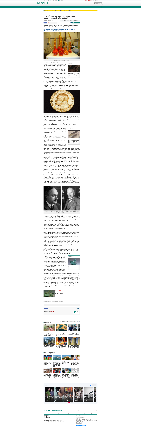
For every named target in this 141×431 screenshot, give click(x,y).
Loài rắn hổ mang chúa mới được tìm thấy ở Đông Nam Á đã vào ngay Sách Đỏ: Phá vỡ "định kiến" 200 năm (49, 334)
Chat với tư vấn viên (81, 425)
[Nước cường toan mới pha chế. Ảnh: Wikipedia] (62, 45)
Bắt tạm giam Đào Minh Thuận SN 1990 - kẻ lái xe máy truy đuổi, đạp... (78, 397)
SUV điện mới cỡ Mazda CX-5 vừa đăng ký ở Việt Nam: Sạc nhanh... (88, 397)
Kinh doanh (56, 413)
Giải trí (72, 413)
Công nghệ (83, 413)
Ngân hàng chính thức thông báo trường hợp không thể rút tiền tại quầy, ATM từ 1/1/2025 (73, 333)
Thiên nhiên (51, 10)
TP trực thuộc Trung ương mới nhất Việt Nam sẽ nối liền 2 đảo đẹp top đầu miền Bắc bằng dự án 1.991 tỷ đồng (57, 364)
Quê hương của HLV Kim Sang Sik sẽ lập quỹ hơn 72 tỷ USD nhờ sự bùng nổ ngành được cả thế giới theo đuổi (57, 377)
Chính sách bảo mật (79, 423)
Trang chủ (46, 413)
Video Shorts (47, 385)
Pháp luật (75, 413)
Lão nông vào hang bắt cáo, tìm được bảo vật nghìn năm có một (72, 268)
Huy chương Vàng (55, 301)
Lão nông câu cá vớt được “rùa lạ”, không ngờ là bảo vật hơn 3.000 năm (67, 293)
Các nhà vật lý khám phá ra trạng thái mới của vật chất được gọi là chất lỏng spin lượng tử (61, 347)
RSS (95, 413)
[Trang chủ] (43, 4)
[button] (69, 402)
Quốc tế (60, 413)
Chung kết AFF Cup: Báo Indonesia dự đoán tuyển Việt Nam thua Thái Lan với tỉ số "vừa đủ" (66, 376)
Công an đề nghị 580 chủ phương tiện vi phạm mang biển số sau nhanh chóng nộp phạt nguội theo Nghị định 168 (75, 377)
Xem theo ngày (62, 321)
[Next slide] (95, 395)
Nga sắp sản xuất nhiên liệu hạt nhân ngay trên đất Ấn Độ (66, 362)
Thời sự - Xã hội (51, 413)
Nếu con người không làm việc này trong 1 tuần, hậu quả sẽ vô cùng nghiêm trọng (73, 75)
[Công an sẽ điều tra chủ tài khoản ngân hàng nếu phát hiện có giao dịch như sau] (75, 357)
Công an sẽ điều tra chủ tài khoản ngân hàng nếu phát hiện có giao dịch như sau (75, 363)
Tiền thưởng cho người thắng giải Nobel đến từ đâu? (53, 30)
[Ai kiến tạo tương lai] (98, 3)
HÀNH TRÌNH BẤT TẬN (54, 0)
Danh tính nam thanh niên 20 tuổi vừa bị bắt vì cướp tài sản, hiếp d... (49, 397)
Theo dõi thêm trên (86, 385)
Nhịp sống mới (68, 413)
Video (90, 413)
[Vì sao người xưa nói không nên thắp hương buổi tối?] (49, 341)
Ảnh (92, 413)
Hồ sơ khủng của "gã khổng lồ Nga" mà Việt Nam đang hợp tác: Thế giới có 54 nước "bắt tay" (73, 347)
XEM (78, 321)
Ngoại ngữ (56, 10)
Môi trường (46, 10)
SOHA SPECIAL (61, 0)
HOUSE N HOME (46, 0)
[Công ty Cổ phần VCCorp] (57, 416)
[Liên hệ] (78, 308)
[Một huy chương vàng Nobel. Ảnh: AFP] (62, 101)
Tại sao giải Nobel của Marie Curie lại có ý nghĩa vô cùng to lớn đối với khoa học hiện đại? (59, 29)
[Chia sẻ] (45, 22)
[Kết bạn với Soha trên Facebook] (75, 312)
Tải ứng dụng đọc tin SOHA (57, 410)
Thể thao (63, 413)
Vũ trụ (61, 10)
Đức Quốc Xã (61, 301)
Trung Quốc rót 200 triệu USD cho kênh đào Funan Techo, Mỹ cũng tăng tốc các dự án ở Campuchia (47, 376)
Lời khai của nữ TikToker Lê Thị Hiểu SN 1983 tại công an (59, 397)
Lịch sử (69, 10)
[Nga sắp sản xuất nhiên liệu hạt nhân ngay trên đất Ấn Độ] (66, 357)
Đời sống (87, 413)
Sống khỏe (79, 413)
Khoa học (65, 10)
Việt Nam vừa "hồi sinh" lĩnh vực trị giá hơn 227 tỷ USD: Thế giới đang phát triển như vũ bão (61, 334)
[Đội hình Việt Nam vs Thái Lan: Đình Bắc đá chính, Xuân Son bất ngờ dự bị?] (48, 357)
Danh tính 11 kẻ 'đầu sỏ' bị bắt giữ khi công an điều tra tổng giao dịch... (69, 397)
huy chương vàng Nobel (47, 301)
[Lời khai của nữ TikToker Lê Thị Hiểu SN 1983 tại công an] (59, 394)
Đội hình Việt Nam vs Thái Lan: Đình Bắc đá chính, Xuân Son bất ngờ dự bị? (47, 363)
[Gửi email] (71, 22)
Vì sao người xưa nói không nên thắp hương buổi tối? (49, 346)
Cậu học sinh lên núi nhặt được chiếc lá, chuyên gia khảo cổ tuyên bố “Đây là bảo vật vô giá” (73, 141)
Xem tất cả (94, 385)
